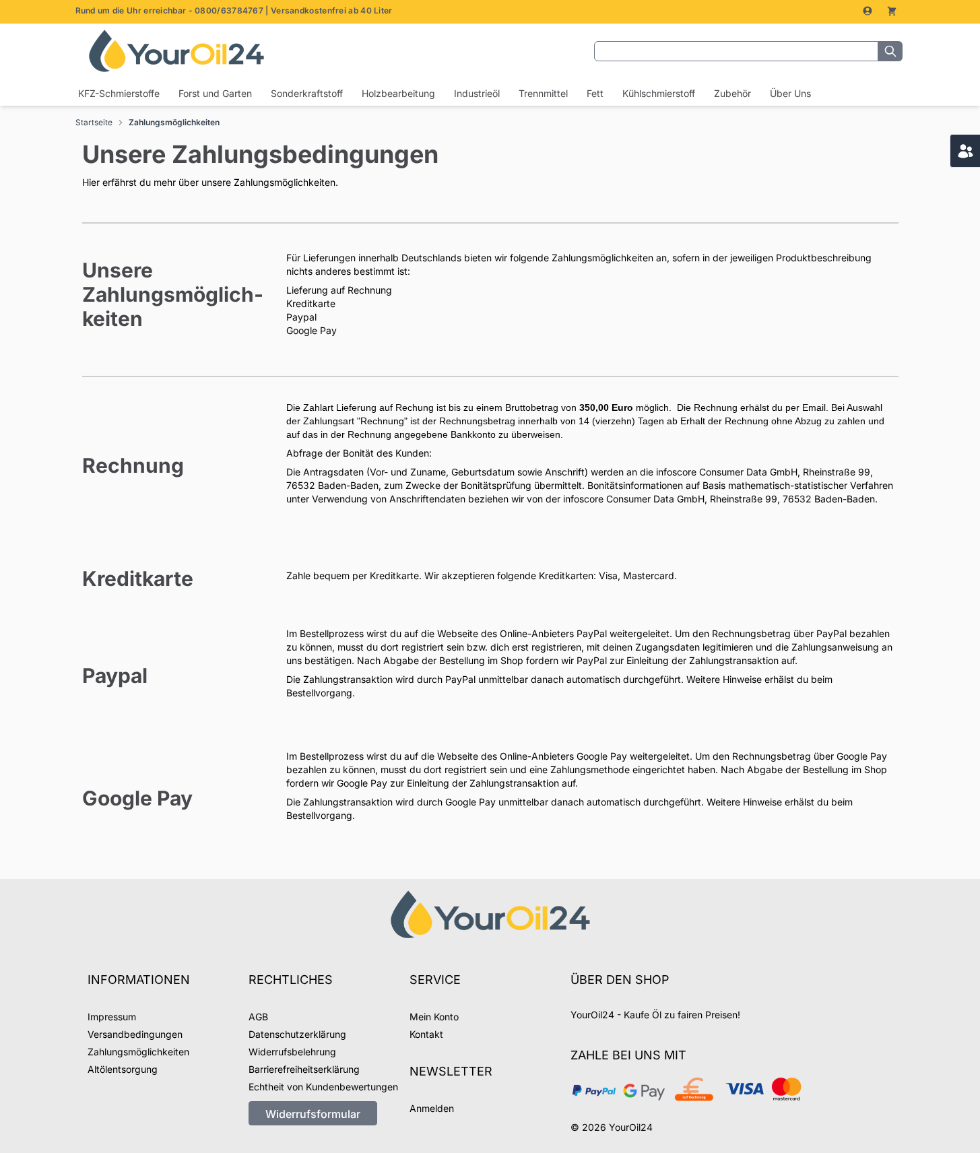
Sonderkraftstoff (307, 93)
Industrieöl (477, 93)
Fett (595, 93)
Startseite (93, 122)
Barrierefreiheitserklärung (304, 1069)
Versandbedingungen (135, 1034)
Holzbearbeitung (398, 93)
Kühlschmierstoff (658, 93)
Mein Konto (434, 1016)
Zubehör (732, 93)
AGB (258, 1016)
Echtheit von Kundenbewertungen (323, 1086)
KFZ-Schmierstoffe (119, 93)
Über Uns (790, 93)
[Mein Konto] (869, 10)
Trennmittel (543, 93)
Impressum (112, 1016)
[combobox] (736, 51)
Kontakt (426, 1034)
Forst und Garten (215, 93)
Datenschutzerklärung (297, 1034)
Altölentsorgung (123, 1069)
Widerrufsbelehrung (292, 1051)
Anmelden (432, 1108)
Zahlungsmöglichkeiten (174, 122)
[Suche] (890, 51)
